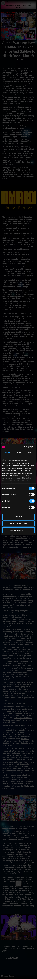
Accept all (18, 517)
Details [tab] (18, 453)
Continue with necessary (18, 530)
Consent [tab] (7, 453)
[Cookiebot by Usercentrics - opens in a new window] (26, 447)
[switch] (32, 494)
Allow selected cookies (18, 523)
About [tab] (30, 453)
